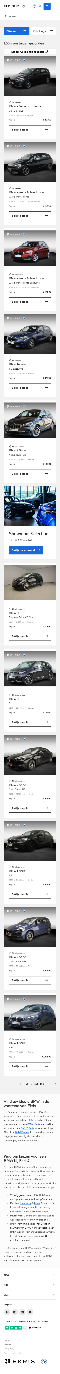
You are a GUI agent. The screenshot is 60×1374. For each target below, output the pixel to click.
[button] (54, 1084)
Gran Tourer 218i (17, 961)
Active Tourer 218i (18, 454)
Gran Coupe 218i (17, 789)
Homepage (13, 16)
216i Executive (16, 110)
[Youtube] (30, 1312)
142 (42, 1083)
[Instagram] (15, 1312)
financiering (26, 1203)
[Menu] (47, 6)
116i (10, 875)
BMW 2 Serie (17, 450)
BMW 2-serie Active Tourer (26, 192)
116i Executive (16, 368)
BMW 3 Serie (27, 1128)
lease (37, 1203)
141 (36, 1083)
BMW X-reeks (22, 1132)
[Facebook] (7, 1312)
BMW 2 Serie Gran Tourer (26, 106)
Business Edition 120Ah (21, 617)
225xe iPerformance (19, 196)
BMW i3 (14, 613)
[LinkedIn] (22, 1312)
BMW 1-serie (17, 364)
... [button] (31, 1083)
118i (11, 1047)
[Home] (15, 6)
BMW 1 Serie (33, 1124)
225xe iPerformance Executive (24, 282)
